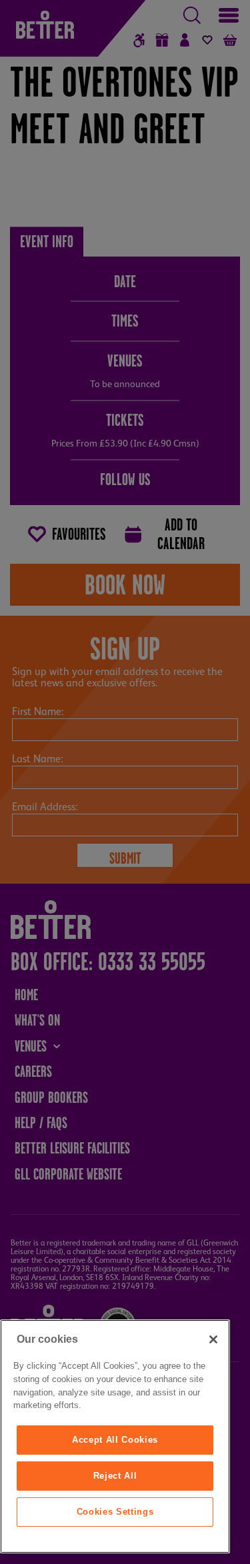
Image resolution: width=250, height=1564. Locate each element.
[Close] (213, 1339)
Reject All (115, 1476)
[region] (115, 1436)
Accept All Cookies (115, 1440)
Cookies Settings (115, 1512)
